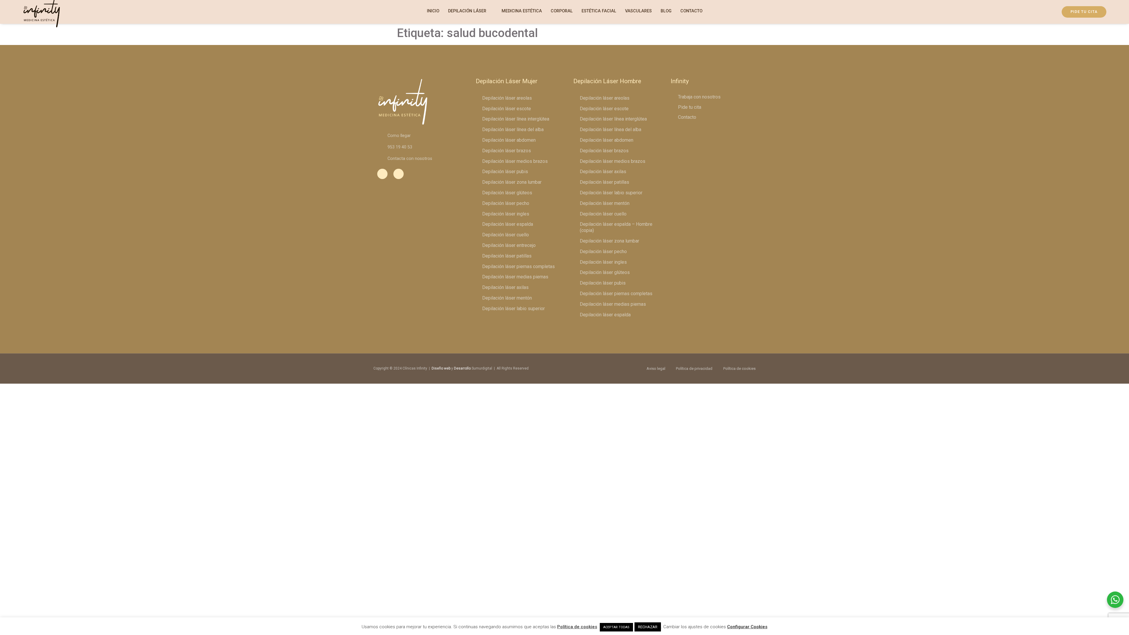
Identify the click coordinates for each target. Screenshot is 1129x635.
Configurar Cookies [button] (747, 626)
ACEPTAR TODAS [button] (616, 627)
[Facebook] (382, 174)
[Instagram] (398, 174)
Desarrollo (462, 368)
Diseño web (441, 368)
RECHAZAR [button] (647, 627)
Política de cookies (577, 626)
